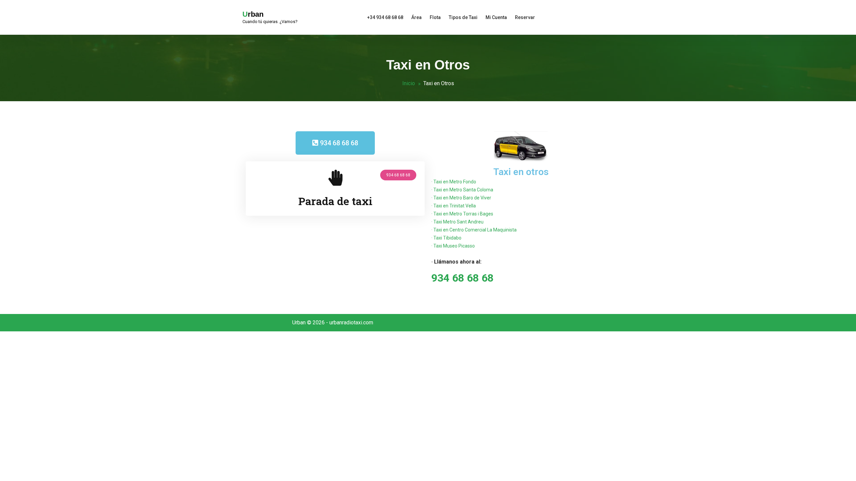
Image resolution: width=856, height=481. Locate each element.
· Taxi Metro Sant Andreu (457, 221)
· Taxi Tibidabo (446, 237)
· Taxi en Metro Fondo (453, 181)
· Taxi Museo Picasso (453, 246)
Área (416, 17)
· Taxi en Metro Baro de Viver (461, 197)
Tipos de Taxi (463, 17)
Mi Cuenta (496, 17)
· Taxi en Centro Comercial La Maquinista (474, 229)
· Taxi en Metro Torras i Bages (462, 213)
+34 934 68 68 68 (385, 17)
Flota (435, 17)
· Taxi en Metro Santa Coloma (462, 189)
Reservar (525, 17)
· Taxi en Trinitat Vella (453, 205)
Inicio (408, 83)
